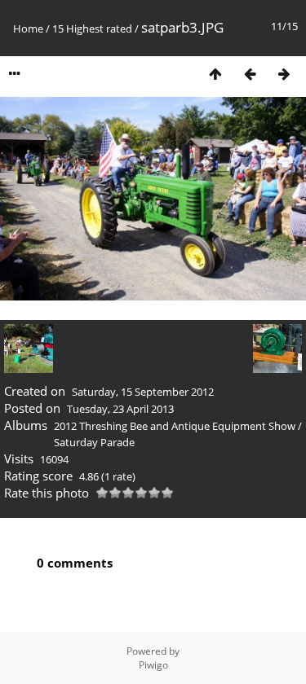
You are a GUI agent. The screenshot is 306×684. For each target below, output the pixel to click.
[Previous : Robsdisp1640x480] (250, 73)
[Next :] (284, 73)
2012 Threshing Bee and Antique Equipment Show (174, 426)
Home (28, 28)
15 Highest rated (92, 28)
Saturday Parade (94, 442)
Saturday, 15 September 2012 (143, 391)
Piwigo (153, 665)
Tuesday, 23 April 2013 (120, 408)
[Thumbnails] (215, 73)
